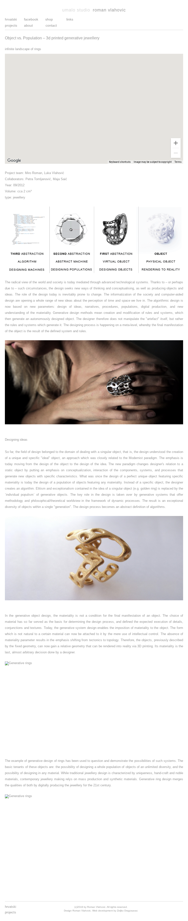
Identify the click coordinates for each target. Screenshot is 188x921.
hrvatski (11, 19)
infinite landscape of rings (23, 49)
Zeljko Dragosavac (127, 910)
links (69, 19)
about (28, 25)
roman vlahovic (94, 10)
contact (51, 25)
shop (49, 19)
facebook (31, 19)
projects (11, 25)
